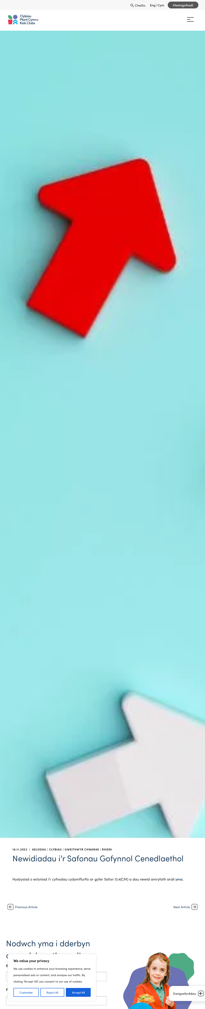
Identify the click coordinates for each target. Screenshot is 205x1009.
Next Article (181, 907)
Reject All (52, 992)
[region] (52, 977)
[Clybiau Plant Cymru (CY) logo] (23, 19)
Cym (161, 5)
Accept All (78, 992)
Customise (26, 992)
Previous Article (26, 907)
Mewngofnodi (183, 5)
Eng (153, 5)
